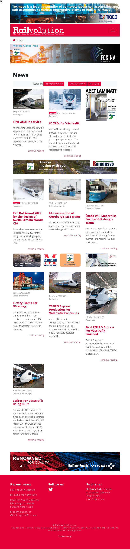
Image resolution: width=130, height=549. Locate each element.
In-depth (17, 393)
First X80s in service (27, 122)
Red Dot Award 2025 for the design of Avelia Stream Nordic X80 (28, 218)
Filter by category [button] (77, 83)
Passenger (17, 114)
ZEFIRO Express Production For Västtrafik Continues (64, 309)
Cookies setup (65, 536)
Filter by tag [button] (94, 83)
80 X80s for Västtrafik (64, 123)
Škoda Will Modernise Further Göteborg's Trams (101, 219)
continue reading (36, 150)
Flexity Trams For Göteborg (25, 304)
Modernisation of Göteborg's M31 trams (65, 214)
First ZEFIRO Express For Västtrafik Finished (100, 330)
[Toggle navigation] (113, 30)
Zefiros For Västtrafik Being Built (28, 402)
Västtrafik (53, 83)
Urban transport (56, 206)
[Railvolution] (40, 30)
